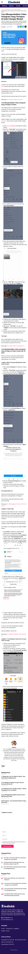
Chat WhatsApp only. (8, 919)
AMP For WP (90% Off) (7, 942)
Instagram (16, 9)
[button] (26, 2)
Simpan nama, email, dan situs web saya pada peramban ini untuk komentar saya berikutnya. (14, 842)
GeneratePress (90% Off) (7, 944)
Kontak (3, 928)
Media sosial (10, 9)
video (2, 86)
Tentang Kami (9, 928)
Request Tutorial (5, 930)
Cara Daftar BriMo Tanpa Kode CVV (15, 346)
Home (2, 9)
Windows (4, 5)
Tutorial (18, 5)
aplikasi (10, 125)
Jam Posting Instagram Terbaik (14, 99)
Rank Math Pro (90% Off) (7, 939)
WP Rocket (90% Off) (20, 939)
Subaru (4, 26)
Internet (11, 5)
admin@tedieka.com (8, 917)
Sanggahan (16, 928)
